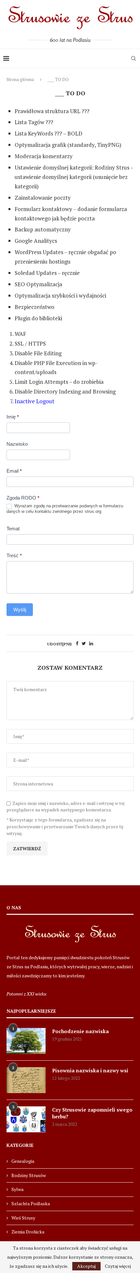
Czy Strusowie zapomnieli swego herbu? (92, 1113)
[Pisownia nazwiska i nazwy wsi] (26, 1080)
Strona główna (20, 79)
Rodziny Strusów (28, 1175)
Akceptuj (86, 1266)
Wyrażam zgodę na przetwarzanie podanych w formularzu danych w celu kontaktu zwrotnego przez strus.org (65, 508)
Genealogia (22, 1161)
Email (14, 471)
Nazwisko (17, 444)
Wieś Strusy (23, 1218)
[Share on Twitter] (84, 643)
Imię (13, 416)
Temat (13, 528)
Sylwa (17, 1189)
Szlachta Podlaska (30, 1203)
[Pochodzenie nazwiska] (26, 1041)
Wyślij (19, 609)
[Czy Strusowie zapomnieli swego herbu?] (26, 1119)
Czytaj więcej (118, 1266)
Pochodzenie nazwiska (80, 1031)
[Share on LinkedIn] (91, 643)
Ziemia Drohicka (27, 1232)
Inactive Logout (34, 401)
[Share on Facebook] (77, 643)
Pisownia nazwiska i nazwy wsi (90, 1070)
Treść (14, 555)
